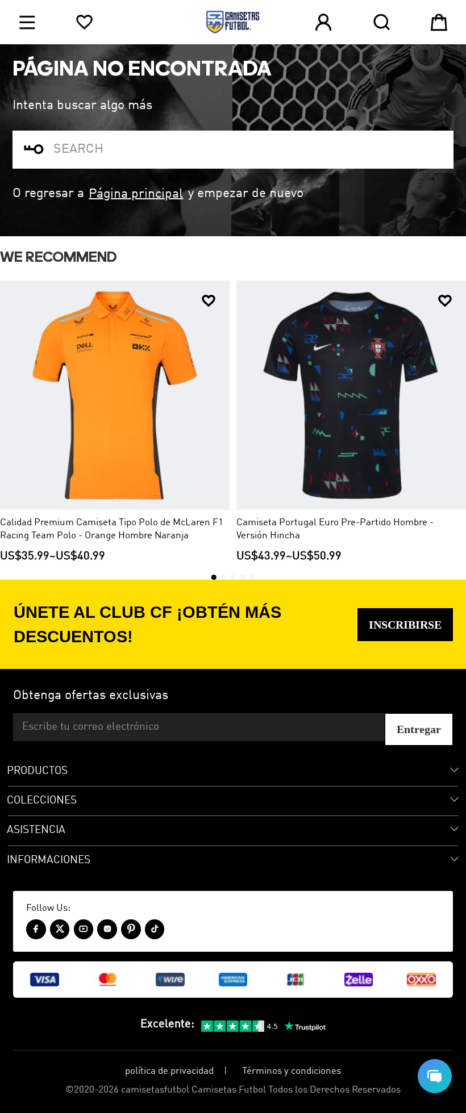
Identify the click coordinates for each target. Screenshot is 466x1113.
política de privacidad (169, 1071)
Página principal (136, 193)
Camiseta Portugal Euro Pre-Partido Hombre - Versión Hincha (335, 529)
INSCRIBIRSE (405, 624)
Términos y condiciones (291, 1071)
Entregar (419, 729)
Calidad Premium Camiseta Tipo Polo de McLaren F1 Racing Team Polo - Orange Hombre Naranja (111, 529)
